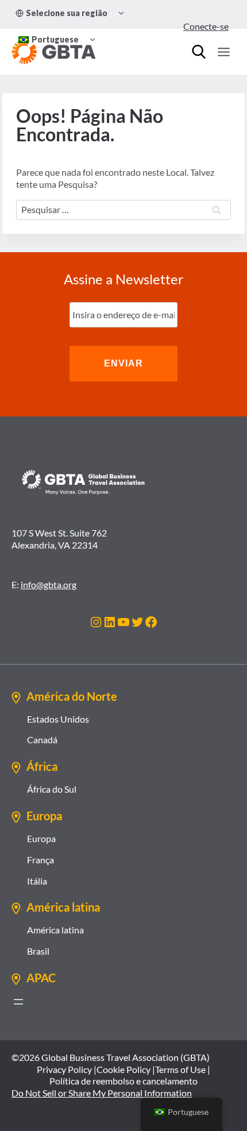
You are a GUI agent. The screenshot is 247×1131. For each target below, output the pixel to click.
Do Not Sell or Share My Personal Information (101, 1092)
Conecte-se (206, 26)
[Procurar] (199, 52)
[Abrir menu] (18, 1002)
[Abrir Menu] (223, 51)
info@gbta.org (48, 584)
